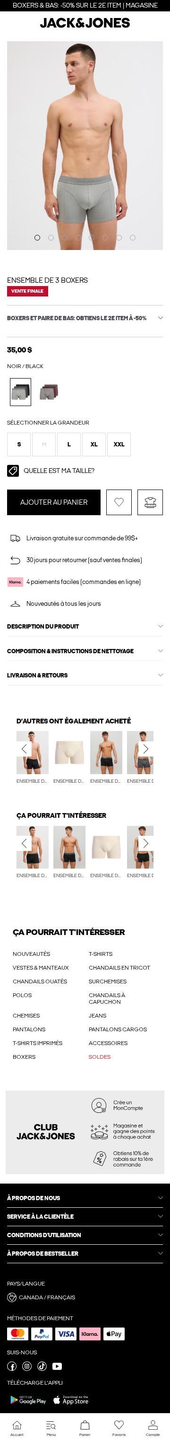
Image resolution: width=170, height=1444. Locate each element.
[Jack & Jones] (85, 26)
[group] (33, 758)
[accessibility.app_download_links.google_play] (28, 1406)
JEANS (97, 1015)
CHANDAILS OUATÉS (40, 981)
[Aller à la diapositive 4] (78, 238)
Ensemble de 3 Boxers (47, 280)
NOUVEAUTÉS (31, 954)
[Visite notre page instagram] (27, 1369)
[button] (19, 444)
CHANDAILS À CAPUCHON (107, 998)
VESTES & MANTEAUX (41, 967)
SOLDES (99, 1057)
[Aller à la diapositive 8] (133, 238)
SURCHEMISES (108, 981)
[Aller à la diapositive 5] (91, 238)
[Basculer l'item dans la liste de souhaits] (119, 502)
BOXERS (24, 1057)
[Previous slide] (24, 749)
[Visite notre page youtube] (57, 1369)
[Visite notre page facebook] (12, 1369)
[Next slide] (145, 749)
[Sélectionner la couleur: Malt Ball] (49, 392)
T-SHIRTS (100, 954)
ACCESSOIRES (108, 1043)
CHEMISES (26, 1015)
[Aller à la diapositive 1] (37, 238)
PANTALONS (29, 1029)
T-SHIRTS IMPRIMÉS (37, 1043)
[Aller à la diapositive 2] (51, 238)
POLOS (22, 995)
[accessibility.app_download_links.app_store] (71, 1406)
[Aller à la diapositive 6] (105, 238)
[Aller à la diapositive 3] (65, 238)
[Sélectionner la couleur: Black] (20, 392)
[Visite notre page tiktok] (42, 1369)
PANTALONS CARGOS (118, 1029)
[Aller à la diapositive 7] (119, 238)
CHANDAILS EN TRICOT (119, 967)
